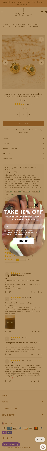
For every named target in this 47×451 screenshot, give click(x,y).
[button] (43, 447)
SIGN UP (24, 241)
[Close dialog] (36, 205)
